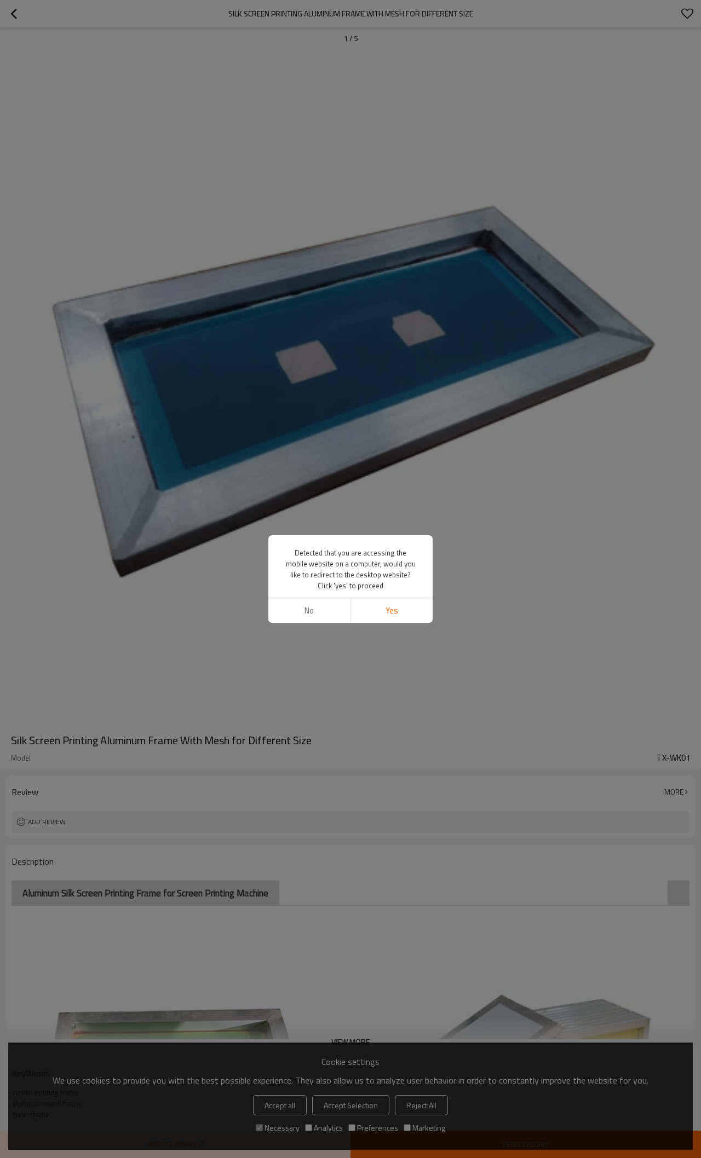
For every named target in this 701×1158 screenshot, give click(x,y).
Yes (392, 610)
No (309, 610)
